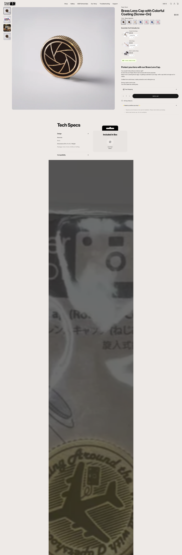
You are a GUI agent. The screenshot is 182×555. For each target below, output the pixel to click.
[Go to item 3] (7, 28)
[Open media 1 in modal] (63, 58)
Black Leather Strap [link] (134, 50)
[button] (130, 37)
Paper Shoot (124, 7)
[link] (126, 34)
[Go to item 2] (7, 19)
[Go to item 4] (7, 36)
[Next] (111, 62)
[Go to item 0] (7, 10)
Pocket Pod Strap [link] (133, 31)
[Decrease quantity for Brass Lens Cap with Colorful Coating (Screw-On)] (123, 96)
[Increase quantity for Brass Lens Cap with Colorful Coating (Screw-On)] (129, 96)
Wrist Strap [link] (132, 41)
